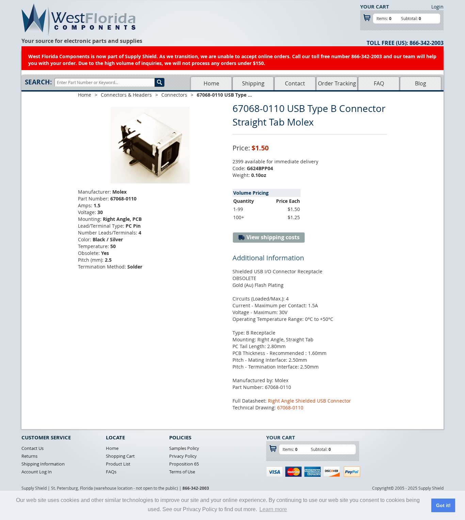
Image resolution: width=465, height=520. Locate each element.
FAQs (111, 472)
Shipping (253, 83)
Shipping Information (43, 464)
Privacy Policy (183, 456)
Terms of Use (182, 472)
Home (211, 83)
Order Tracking (337, 83)
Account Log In (36, 472)
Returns (29, 456)
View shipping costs (272, 237)
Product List (118, 464)
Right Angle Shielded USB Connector (309, 400)
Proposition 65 (184, 464)
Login (437, 6)
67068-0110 (290, 407)
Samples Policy (184, 448)
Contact (295, 83)
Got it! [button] (443, 505)
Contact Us (32, 448)
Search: (38, 82)
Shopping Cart (120, 456)
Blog (420, 83)
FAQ (379, 83)
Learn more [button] (273, 509)
